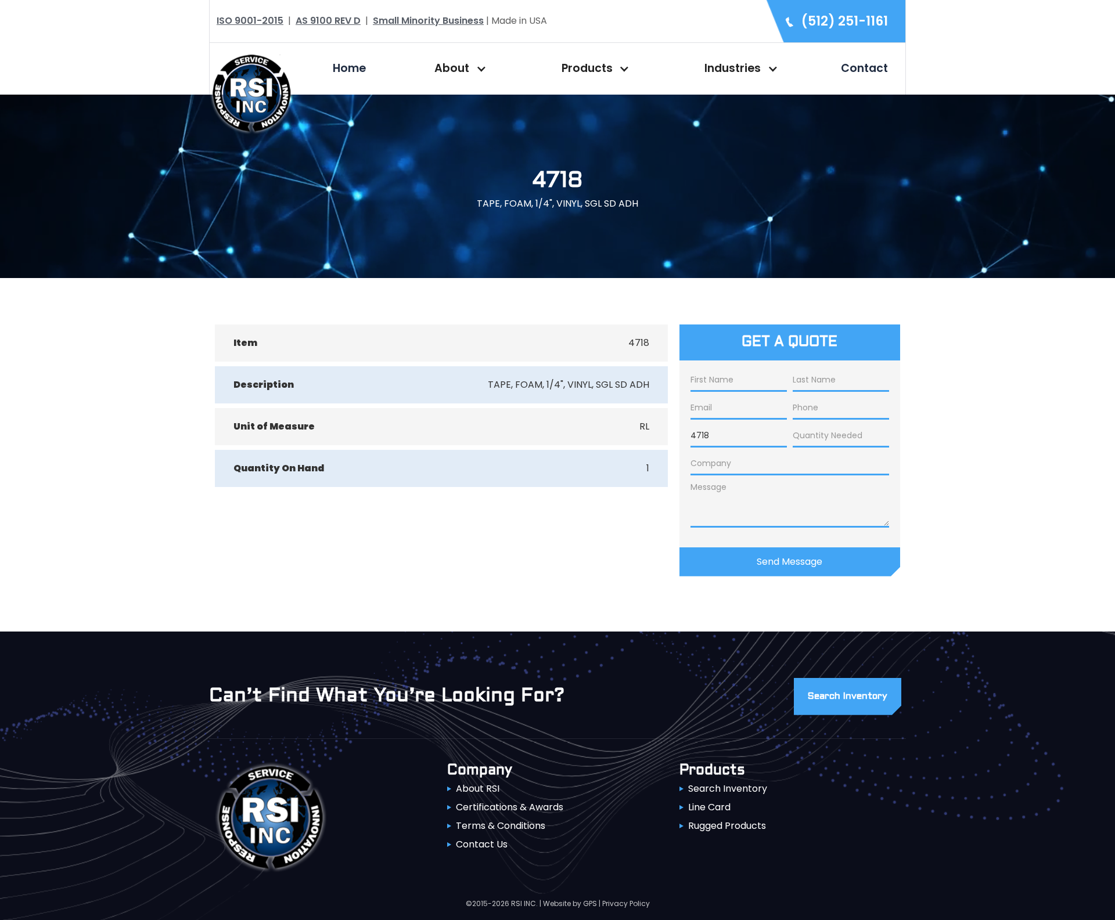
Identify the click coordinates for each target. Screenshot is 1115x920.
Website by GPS (570, 903)
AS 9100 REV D (328, 20)
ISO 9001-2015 (250, 20)
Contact (864, 68)
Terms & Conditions (500, 825)
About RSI (477, 788)
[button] (457, 68)
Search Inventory (727, 788)
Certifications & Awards (509, 807)
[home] (251, 92)
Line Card (709, 807)
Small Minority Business (428, 20)
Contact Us (482, 844)
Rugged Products (727, 825)
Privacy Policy (626, 903)
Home (349, 68)
